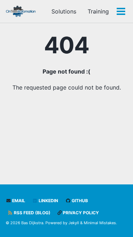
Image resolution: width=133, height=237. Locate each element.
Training (98, 11)
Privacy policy (80, 212)
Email (18, 200)
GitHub (79, 200)
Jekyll (73, 222)
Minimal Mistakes (100, 222)
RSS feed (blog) (31, 212)
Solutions (63, 11)
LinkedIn (48, 200)
